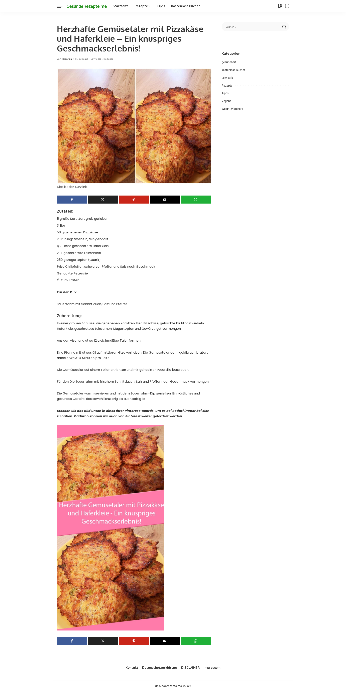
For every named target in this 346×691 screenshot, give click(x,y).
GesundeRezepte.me (86, 6)
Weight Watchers (232, 108)
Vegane (226, 101)
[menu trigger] (61, 6)
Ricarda (67, 58)
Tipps (225, 93)
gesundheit (229, 62)
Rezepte (108, 58)
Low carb (96, 58)
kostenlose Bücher (233, 70)
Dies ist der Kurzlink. (72, 187)
